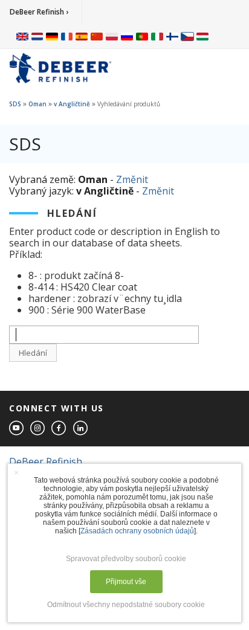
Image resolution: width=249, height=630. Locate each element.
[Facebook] (59, 429)
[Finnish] (172, 36)
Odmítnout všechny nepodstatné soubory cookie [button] (126, 604)
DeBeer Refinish (45, 461)
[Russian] (127, 36)
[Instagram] (38, 429)
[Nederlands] (37, 36)
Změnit (132, 179)
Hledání (33, 352)
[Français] (67, 36)
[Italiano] (157, 36)
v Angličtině (72, 104)
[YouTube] (17, 429)
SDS (15, 104)
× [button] (16, 472)
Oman (37, 104)
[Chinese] (96, 36)
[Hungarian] (202, 36)
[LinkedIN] (81, 429)
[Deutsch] (52, 36)
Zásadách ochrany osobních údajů (137, 531)
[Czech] (187, 36)
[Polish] (111, 36)
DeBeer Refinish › (39, 12)
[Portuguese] (142, 36)
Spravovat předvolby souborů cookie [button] (126, 558)
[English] (22, 36)
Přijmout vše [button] (126, 581)
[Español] (81, 36)
